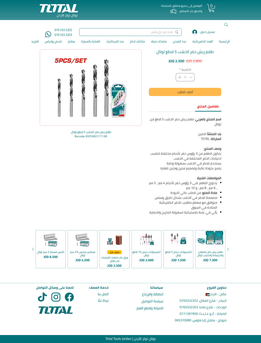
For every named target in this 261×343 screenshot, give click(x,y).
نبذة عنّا (103, 300)
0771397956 (189, 314)
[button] (211, 8)
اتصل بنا (103, 294)
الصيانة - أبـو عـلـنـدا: (212, 314)
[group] (130, 249)
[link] (208, 106)
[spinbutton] (185, 77)
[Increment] (179, 77)
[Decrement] (191, 77)
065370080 (183, 320)
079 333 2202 (63, 30)
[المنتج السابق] (228, 249)
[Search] (226, 24)
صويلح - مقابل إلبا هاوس (210, 320)
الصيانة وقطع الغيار (149, 308)
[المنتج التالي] (33, 249)
